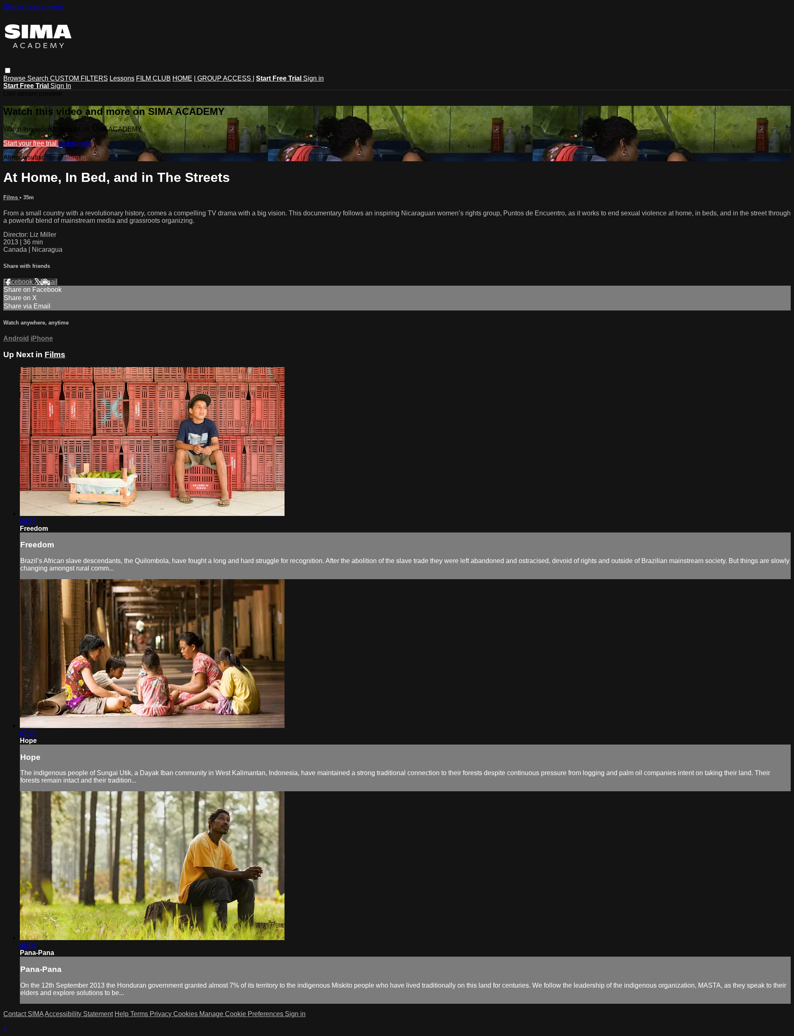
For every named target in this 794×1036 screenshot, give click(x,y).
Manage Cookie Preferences (242, 1013)
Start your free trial (30, 143)
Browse (15, 78)
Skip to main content (33, 6)
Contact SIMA (23, 1013)
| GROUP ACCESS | (224, 78)
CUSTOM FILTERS (79, 78)
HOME (182, 78)
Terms (140, 1013)
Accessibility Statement (79, 1013)
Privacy (161, 1013)
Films (11, 197)
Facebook (18, 281)
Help (122, 1013)
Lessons (122, 78)
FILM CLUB (153, 78)
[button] (7, 70)
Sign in (313, 78)
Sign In (60, 85)
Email (49, 281)
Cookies (186, 1013)
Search (38, 78)
